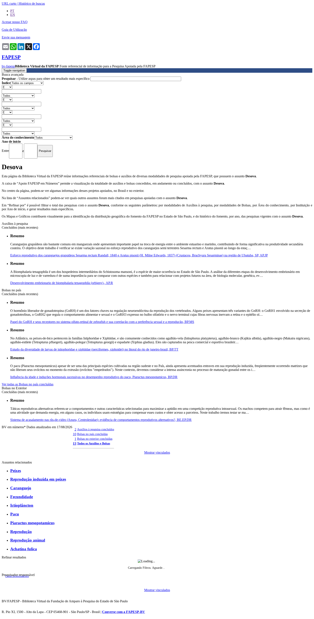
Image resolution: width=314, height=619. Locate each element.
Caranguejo (20, 488)
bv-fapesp (8, 66)
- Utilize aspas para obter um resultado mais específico (46, 78)
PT (12, 11)
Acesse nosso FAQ (15, 22)
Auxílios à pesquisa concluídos (95, 429)
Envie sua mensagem (16, 37)
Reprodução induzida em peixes (38, 479)
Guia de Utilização (14, 29)
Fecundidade (21, 497)
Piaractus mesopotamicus (32, 523)
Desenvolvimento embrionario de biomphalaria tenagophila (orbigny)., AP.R (61, 283)
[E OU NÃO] (7, 87)
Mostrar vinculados (157, 452)
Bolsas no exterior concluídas (94, 438)
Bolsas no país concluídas (92, 434)
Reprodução (21, 531)
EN (12, 14)
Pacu (14, 514)
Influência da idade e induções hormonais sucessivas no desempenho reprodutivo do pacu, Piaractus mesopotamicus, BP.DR (94, 377)
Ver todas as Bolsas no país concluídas (27, 384)
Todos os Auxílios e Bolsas (93, 443)
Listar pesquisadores (17, 576)
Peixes (15, 470)
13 (74, 443)
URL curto (9, 3)
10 (74, 434)
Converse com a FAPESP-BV (123, 612)
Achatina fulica (23, 549)
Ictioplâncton (21, 505)
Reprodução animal (27, 540)
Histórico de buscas (32, 3)
